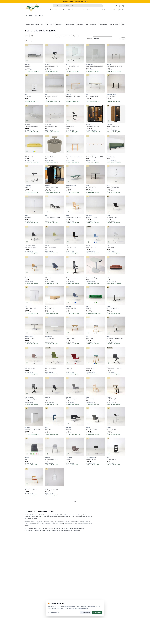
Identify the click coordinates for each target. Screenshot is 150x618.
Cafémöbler (59, 24)
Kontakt (62, 10)
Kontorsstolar (103, 24)
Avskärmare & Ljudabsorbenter (34, 24)
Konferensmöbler (91, 24)
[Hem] (33, 8)
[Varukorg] (123, 5)
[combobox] (78, 5)
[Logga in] (119, 5)
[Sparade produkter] (115, 5)
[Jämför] (41, 60)
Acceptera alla (97, 612)
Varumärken (95, 10)
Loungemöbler (114, 24)
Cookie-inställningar (55, 612)
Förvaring (80, 24)
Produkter (52, 10)
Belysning (49, 24)
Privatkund (122, 10)
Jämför (103, 10)
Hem (36, 15)
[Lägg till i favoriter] (27, 60)
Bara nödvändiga (85, 612)
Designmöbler (70, 24)
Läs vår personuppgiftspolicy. (80, 608)
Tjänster (70, 10)
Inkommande (80, 10)
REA (88, 10)
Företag (115, 10)
